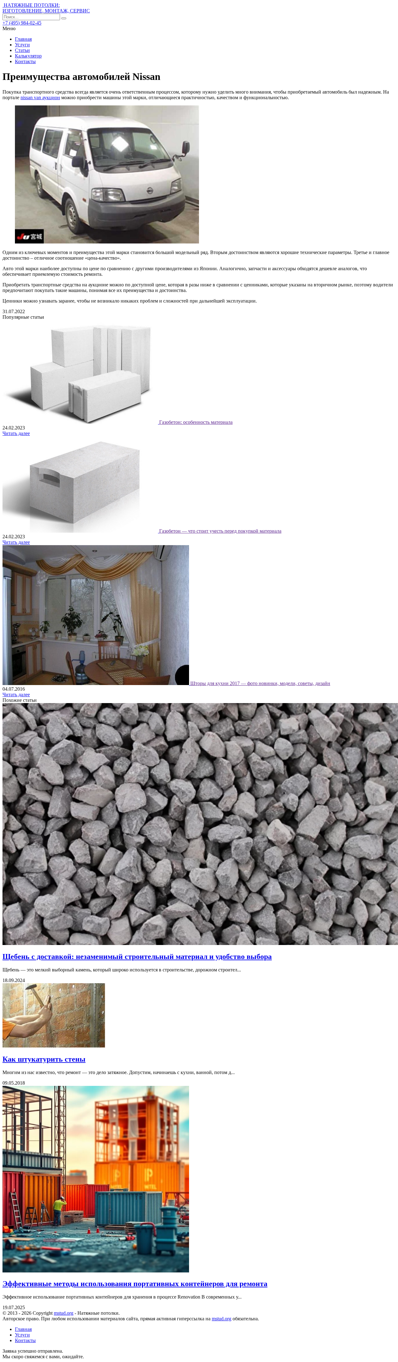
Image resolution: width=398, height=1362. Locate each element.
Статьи (22, 50)
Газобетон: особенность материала (196, 422)
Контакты (25, 61)
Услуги (22, 44)
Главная (23, 39)
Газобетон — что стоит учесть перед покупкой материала (220, 531)
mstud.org (63, 1313)
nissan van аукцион (40, 97)
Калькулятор (28, 55)
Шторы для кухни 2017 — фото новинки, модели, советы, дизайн (260, 683)
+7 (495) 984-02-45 (21, 22)
